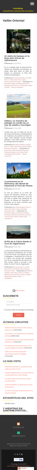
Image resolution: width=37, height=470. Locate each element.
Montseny (7, 85)
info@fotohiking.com (18, 436)
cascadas (19, 83)
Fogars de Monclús (16, 213)
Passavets (21, 215)
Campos (27, 144)
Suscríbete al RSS (18, 427)
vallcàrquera (24, 85)
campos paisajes (16, 150)
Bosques (22, 78)
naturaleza (14, 215)
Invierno (10, 269)
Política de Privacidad (23, 466)
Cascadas (28, 78)
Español (23, 468)
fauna (24, 83)
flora (27, 83)
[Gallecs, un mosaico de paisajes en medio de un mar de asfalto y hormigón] (18, 106)
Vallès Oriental (16, 154)
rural (17, 152)
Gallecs (6, 152)
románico (28, 274)
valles (22, 152)
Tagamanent (8, 276)
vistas (25, 216)
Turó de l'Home (9, 216)
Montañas (24, 209)
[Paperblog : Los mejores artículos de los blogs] (18, 459)
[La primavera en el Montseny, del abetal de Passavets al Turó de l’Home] (18, 170)
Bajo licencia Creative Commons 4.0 (18, 444)
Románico (18, 81)
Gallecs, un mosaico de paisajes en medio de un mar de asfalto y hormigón (17, 123)
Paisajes (28, 146)
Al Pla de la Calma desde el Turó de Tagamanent (17, 242)
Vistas (13, 211)
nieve (12, 274)
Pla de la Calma (19, 274)
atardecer (7, 272)
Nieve (22, 269)
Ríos (12, 81)
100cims (29, 271)
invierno (20, 272)
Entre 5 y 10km (9, 80)
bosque (13, 83)
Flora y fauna (22, 80)
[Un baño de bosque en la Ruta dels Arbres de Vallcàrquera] (18, 41)
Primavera (7, 81)
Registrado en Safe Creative (19, 445)
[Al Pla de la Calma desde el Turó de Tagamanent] (18, 232)
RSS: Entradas (20, 290)
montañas (26, 213)
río (19, 85)
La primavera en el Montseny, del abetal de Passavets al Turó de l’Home (18, 183)
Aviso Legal (11, 466)
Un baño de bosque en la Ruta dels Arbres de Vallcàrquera (16, 58)
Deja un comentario (17, 87)
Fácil (15, 80)
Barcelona (16, 78)
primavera (14, 85)
